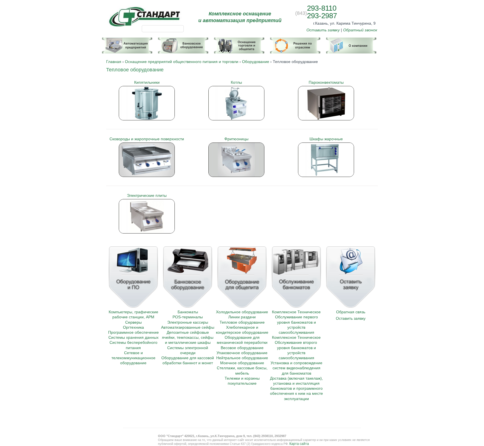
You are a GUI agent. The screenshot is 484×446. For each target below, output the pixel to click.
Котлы (236, 82)
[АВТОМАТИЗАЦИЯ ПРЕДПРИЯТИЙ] (127, 43)
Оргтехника (133, 327)
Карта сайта (299, 444)
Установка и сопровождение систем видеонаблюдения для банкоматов (296, 368)
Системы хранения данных (133, 337)
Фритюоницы (236, 139)
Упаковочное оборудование (242, 353)
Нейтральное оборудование (242, 358)
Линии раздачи (242, 317)
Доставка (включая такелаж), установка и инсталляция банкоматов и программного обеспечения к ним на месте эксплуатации (296, 388)
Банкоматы (188, 312)
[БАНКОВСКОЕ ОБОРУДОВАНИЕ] (183, 43)
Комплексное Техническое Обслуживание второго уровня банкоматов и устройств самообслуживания (296, 347)
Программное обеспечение (133, 332)
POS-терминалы (188, 317)
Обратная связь (350, 312)
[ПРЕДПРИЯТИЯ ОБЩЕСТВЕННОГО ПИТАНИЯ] (239, 43)
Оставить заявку (323, 30)
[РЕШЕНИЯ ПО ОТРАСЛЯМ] (295, 43)
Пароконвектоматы (326, 82)
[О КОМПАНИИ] (351, 43)
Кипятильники (147, 82)
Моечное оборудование (242, 363)
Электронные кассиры (187, 322)
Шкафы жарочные (326, 139)
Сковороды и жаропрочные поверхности (147, 139)
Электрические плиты (147, 195)
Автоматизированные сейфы (187, 327)
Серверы (133, 322)
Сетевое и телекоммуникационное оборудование (133, 358)
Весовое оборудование (242, 347)
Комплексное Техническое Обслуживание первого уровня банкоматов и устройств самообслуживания (296, 322)
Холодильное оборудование (242, 312)
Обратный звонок (360, 30)
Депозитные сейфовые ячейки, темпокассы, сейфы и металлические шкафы (187, 337)
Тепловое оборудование (242, 322)
